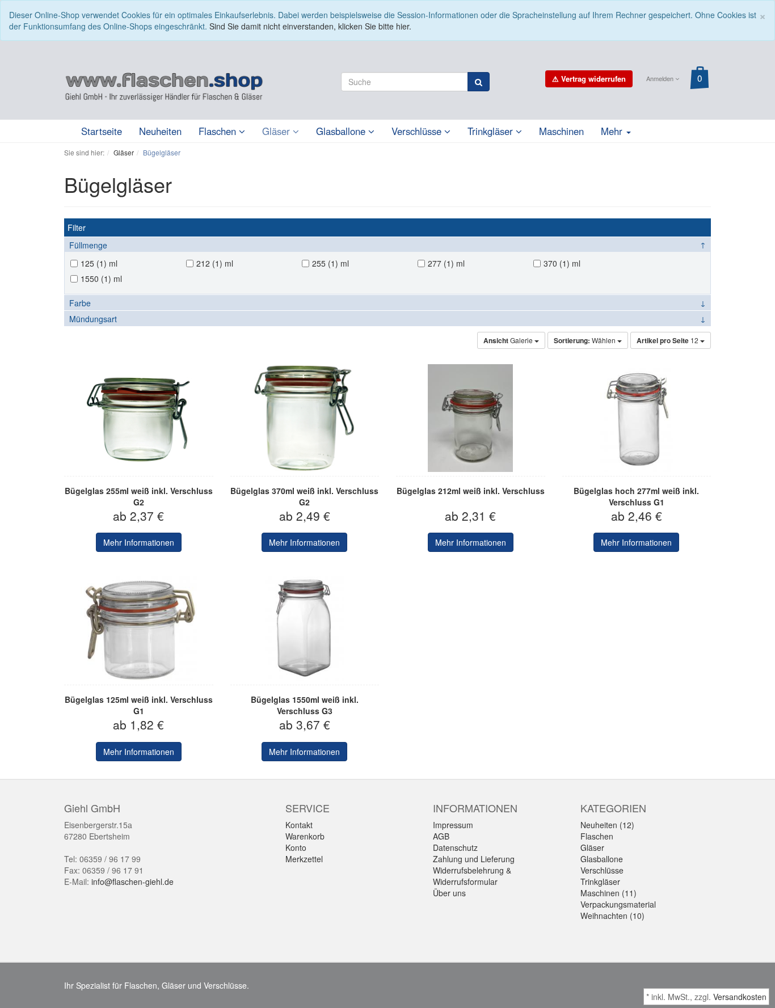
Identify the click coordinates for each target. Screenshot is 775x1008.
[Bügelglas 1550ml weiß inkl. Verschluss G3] (305, 627)
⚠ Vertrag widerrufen (589, 78)
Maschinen (561, 131)
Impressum (453, 824)
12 (668, 340)
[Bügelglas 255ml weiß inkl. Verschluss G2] (138, 418)
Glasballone (342, 131)
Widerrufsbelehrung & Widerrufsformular (472, 875)
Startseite (101, 131)
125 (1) (94, 263)
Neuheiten (160, 131)
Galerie (508, 340)
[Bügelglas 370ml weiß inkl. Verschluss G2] (305, 418)
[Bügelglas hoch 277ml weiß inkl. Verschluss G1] (636, 418)
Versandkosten (739, 996)
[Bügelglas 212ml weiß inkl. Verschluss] (470, 418)
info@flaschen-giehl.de (132, 881)
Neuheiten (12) (607, 824)
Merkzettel (304, 858)
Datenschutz (455, 847)
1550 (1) (96, 278)
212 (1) (209, 263)
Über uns (449, 893)
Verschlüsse (417, 131)
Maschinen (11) (608, 893)
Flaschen (219, 131)
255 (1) (325, 263)
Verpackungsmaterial (618, 904)
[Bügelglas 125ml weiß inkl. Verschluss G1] (138, 627)
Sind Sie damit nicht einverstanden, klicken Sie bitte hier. (310, 26)
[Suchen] (478, 81)
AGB (441, 836)
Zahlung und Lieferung (474, 858)
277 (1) (441, 263)
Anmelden (660, 78)
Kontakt (299, 824)
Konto (295, 847)
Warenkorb (305, 836)
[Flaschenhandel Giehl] (164, 84)
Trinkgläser (491, 131)
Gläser (277, 131)
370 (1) (557, 263)
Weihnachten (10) (612, 915)
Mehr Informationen (138, 542)
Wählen (585, 340)
